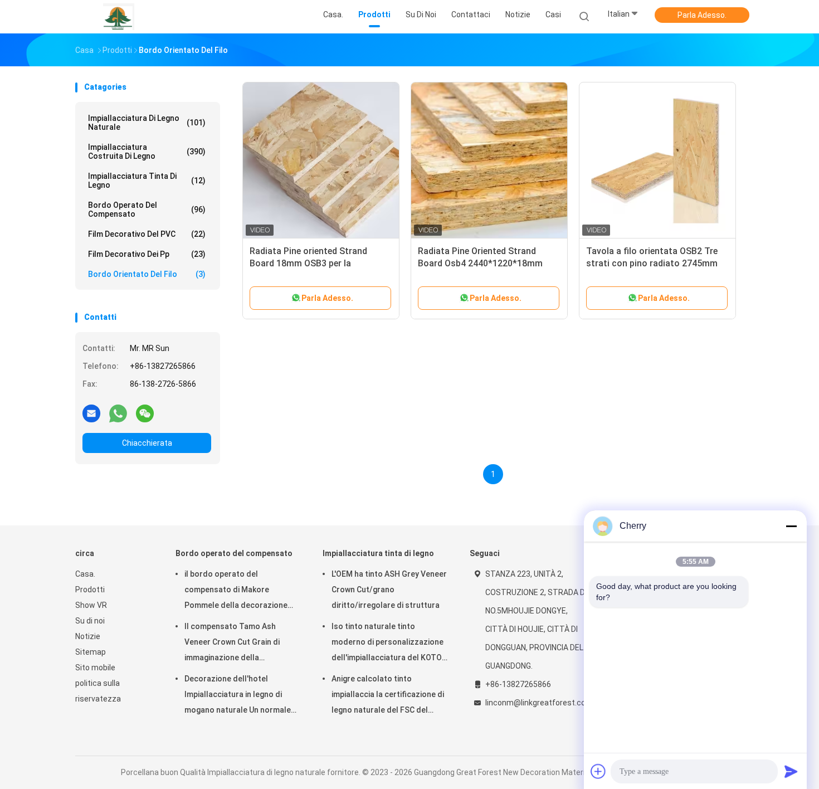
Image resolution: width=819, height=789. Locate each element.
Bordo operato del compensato (147, 209)
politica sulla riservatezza (98, 691)
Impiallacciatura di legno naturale (147, 123)
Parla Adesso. (702, 15)
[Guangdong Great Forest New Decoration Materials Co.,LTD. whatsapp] (118, 413)
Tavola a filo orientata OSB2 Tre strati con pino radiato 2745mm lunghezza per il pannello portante (655, 263)
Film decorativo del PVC (147, 234)
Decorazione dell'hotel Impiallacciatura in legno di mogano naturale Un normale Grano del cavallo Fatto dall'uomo (237, 696)
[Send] (791, 771)
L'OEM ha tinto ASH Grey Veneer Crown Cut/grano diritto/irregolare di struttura (389, 589)
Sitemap (90, 651)
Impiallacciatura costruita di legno (147, 151)
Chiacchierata (147, 443)
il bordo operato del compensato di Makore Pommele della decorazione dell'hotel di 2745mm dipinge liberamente (236, 591)
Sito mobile (95, 667)
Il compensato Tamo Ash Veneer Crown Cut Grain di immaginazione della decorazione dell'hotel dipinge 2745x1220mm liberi (240, 643)
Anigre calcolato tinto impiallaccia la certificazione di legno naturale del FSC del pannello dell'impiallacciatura (388, 696)
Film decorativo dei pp (147, 254)
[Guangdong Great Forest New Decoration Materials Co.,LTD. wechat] (145, 413)
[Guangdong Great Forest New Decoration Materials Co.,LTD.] (119, 16)
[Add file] (598, 771)
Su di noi (90, 620)
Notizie (87, 636)
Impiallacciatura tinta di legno (147, 180)
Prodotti (90, 589)
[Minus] (791, 526)
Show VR (91, 605)
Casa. (85, 573)
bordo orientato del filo (147, 274)
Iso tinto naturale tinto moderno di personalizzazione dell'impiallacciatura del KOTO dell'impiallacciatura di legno (387, 643)
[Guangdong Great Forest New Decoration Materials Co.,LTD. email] (91, 413)
